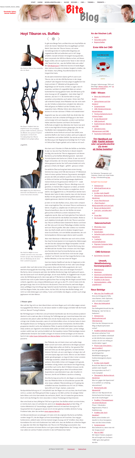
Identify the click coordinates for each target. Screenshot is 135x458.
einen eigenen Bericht (52, 411)
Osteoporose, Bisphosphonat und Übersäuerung (99, 318)
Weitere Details (103, 86)
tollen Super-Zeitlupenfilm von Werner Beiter (44, 336)
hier (94, 177)
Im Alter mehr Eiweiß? (101, 363)
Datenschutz (82, 449)
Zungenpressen (99, 425)
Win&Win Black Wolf (63, 404)
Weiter (58, 39)
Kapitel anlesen (106, 141)
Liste (53, 39)
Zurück (48, 39)
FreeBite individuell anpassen (104, 331)
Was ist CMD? (99, 432)
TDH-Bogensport (53, 66)
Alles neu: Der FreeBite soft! (103, 293)
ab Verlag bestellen (102, 149)
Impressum (71, 449)
